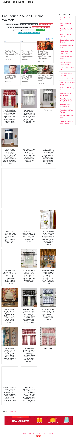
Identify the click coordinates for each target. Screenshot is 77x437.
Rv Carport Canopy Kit (66, 79)
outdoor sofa (40, 30)
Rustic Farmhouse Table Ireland (67, 83)
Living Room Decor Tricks (18, 1)
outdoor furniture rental (46, 24)
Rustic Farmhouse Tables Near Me (65, 105)
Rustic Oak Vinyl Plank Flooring (66, 111)
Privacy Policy (41, 433)
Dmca (24, 433)
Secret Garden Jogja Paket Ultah (66, 74)
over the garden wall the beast (41, 27)
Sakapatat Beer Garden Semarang (67, 41)
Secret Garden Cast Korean (66, 58)
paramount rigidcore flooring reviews (24, 30)
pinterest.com (12, 411)
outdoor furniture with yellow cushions (19, 27)
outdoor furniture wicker (12, 24)
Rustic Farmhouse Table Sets (67, 30)
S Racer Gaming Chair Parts (66, 116)
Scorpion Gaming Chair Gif (67, 69)
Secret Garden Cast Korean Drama (66, 63)
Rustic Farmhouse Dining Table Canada (66, 100)
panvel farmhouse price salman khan (29, 33)
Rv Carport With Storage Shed (67, 89)
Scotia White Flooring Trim (66, 46)
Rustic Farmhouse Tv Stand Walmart (66, 122)
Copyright (51, 433)
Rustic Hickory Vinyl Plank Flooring (66, 52)
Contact (31, 433)
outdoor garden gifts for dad (29, 24)
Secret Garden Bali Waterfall (65, 19)
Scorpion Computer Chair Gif (66, 35)
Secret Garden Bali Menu (65, 24)
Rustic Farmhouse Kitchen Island (65, 94)
